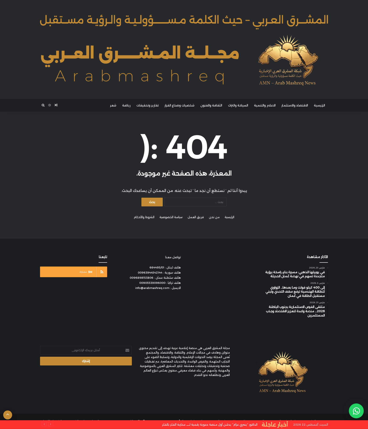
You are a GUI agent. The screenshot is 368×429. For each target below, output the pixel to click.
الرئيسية (319, 105)
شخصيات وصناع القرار (179, 105)
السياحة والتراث (238, 105)
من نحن (214, 217)
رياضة (126, 105)
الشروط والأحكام (144, 217)
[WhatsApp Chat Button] (356, 410)
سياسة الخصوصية (171, 217)
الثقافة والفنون (211, 105)
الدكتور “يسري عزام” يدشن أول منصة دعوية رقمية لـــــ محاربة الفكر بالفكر (213, 424)
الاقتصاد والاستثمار (295, 105)
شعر (113, 105)
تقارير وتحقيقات (148, 105)
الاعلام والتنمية (265, 105)
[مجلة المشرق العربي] (184, 49)
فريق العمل (196, 217)
